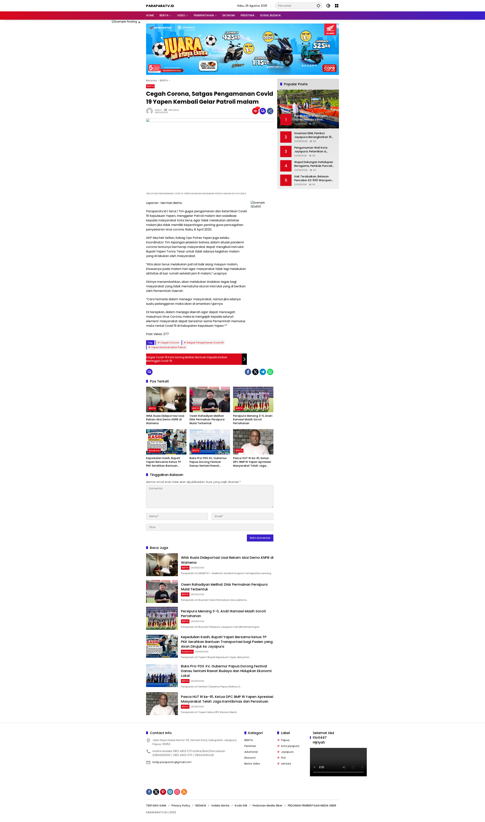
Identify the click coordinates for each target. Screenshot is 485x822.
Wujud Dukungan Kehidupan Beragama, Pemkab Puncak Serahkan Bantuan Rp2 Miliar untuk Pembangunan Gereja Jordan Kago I (314, 164)
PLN (283, 758)
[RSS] (184, 792)
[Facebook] (248, 372)
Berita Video (252, 764)
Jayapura (287, 752)
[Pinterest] (163, 792)
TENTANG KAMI (156, 805)
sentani (286, 764)
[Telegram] (263, 372)
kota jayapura (290, 746)
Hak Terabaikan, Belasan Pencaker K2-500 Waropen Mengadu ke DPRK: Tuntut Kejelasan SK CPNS (313, 178)
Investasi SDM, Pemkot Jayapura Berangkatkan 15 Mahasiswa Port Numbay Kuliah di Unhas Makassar (313, 135)
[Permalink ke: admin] (150, 111)
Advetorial (154, 450)
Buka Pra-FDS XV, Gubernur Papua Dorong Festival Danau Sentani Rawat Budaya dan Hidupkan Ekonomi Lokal (208, 462)
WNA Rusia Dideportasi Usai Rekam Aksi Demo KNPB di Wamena (165, 419)
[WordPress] (170, 792)
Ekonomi (250, 758)
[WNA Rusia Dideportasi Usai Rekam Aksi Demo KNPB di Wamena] (166, 399)
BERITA (150, 86)
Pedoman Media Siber (267, 805)
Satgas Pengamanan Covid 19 (205, 342)
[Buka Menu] (336, 5)
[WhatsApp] (270, 372)
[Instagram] (177, 792)
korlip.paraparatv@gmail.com (172, 762)
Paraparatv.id (160, 5)
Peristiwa (250, 746)
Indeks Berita (220, 805)
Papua (285, 740)
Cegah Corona (169, 342)
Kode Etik (241, 805)
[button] (318, 5)
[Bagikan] (270, 111)
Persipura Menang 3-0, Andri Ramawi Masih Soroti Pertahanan (252, 419)
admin (158, 110)
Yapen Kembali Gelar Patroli (168, 347)
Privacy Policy (180, 805)
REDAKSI (200, 805)
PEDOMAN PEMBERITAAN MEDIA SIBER (312, 805)
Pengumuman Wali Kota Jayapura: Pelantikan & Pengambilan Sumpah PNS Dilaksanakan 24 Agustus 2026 (312, 150)
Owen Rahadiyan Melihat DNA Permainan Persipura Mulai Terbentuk (207, 419)
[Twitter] (255, 372)
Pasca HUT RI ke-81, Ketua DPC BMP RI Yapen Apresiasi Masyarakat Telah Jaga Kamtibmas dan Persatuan (252, 462)
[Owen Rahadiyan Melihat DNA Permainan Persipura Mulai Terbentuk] (209, 399)
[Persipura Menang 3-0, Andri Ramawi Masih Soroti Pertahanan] (253, 399)
